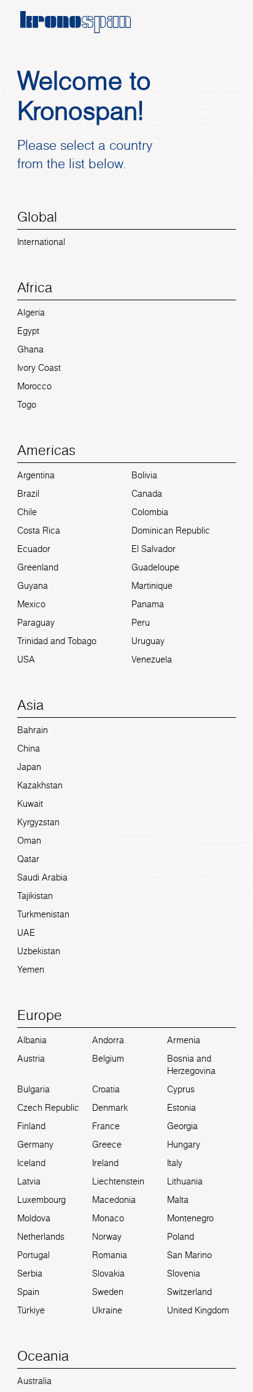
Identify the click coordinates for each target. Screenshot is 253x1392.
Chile (27, 512)
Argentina (36, 475)
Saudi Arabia (42, 877)
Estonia (181, 1108)
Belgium (108, 1058)
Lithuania (185, 1181)
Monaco (108, 1218)
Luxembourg (41, 1200)
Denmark (110, 1108)
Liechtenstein (118, 1181)
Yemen (30, 969)
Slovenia (183, 1273)
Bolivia (144, 475)
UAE (26, 933)
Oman (29, 840)
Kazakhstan (40, 785)
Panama (147, 604)
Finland (31, 1126)
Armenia (183, 1040)
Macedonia (114, 1200)
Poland (180, 1237)
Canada (146, 494)
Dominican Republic (170, 530)
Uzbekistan (38, 951)
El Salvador (153, 549)
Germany (35, 1144)
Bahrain (32, 730)
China (28, 748)
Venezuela (151, 659)
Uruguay (148, 641)
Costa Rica (38, 530)
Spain (28, 1292)
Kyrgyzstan (38, 822)
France (106, 1126)
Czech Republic (48, 1108)
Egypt (28, 331)
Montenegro (190, 1218)
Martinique (152, 586)
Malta (178, 1200)
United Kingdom (198, 1310)
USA (26, 659)
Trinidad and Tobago (56, 641)
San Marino (189, 1255)
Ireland (105, 1163)
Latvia (29, 1181)
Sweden (107, 1292)
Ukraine (107, 1310)
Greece (107, 1144)
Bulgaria (33, 1089)
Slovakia (108, 1273)
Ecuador (33, 549)
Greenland (37, 567)
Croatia (106, 1089)
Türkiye (31, 1310)
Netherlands (40, 1237)
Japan (29, 767)
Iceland (31, 1163)
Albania (32, 1040)
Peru (140, 622)
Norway (107, 1237)
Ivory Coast (39, 368)
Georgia (182, 1126)
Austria (31, 1058)
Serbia (29, 1273)
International (41, 242)
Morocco (34, 386)
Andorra (108, 1040)
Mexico (31, 604)
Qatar (28, 859)
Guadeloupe (155, 567)
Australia (34, 1381)
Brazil (28, 494)
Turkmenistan (43, 914)
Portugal (33, 1255)
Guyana (32, 586)
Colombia (149, 512)
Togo (26, 405)
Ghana (30, 349)
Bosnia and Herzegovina (191, 1064)
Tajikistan (35, 896)
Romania (109, 1255)
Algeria (31, 312)
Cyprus (181, 1089)
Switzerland (189, 1292)
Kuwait (30, 804)
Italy (174, 1163)
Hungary (183, 1144)
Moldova (33, 1218)
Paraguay (36, 622)
